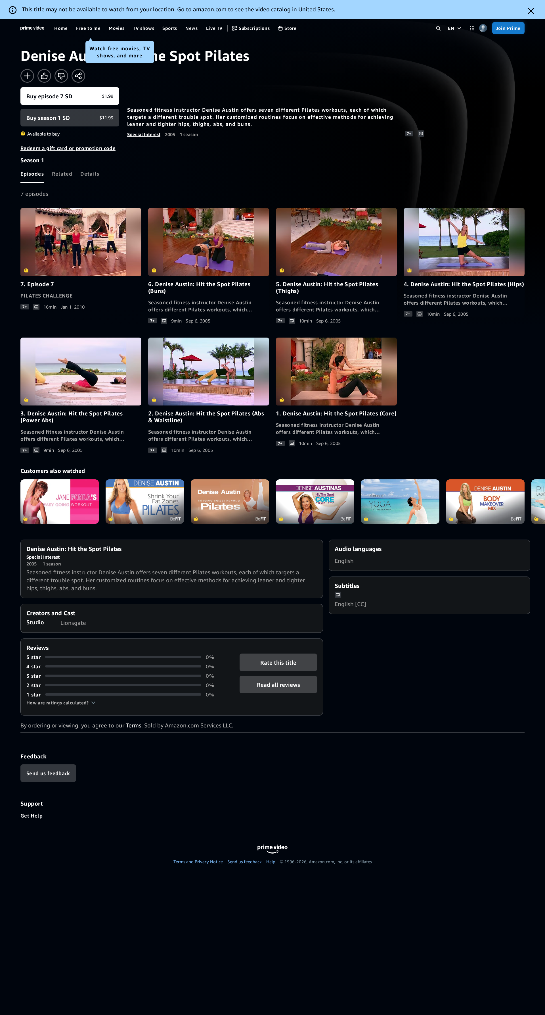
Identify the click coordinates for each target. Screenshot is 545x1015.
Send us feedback (244, 861)
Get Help (31, 815)
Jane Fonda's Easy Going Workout (59, 501)
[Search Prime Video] (438, 28)
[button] (60, 702)
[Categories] (472, 28)
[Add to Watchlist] (27, 76)
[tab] (32, 173)
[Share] (78, 76)
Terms (133, 725)
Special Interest (143, 134)
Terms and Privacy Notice (198, 861)
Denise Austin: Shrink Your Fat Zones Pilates (145, 501)
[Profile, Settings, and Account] (483, 28)
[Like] (44, 76)
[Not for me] (61, 76)
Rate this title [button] (278, 662)
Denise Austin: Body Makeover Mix (485, 501)
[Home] (32, 28)
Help (270, 861)
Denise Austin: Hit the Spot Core (315, 501)
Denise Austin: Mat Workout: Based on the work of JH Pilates (230, 501)
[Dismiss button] (531, 11)
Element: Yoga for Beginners (400, 501)
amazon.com (210, 9)
